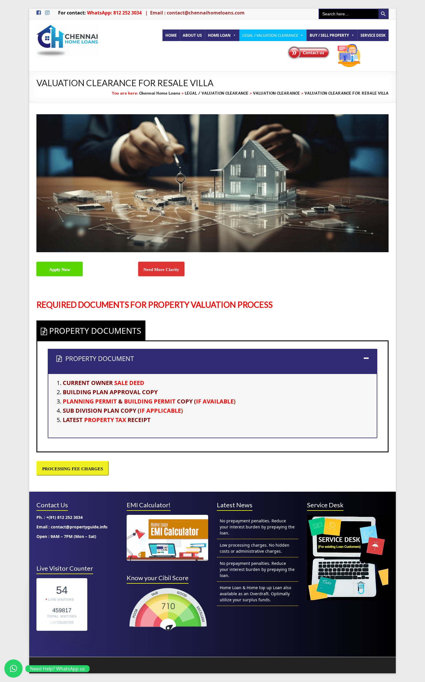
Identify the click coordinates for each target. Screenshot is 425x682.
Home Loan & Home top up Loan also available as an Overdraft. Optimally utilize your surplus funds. (255, 569)
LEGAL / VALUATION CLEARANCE (270, 35)
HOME (171, 35)
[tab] (212, 361)
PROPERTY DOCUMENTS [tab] (95, 330)
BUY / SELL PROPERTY (329, 35)
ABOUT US (192, 35)
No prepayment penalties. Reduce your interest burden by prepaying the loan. (257, 545)
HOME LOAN (219, 35)
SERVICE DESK (373, 35)
